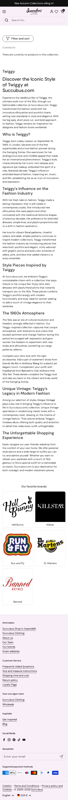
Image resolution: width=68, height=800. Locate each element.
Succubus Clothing (13, 633)
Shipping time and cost (15, 675)
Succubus (37, 789)
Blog (4, 724)
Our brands (8, 646)
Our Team (7, 642)
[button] (62, 11)
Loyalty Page (9, 684)
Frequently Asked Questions (18, 666)
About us (7, 637)
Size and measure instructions (19, 671)
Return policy (10, 680)
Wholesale (8, 704)
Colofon (7, 786)
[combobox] (34, 20)
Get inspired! (9, 719)
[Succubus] (34, 11)
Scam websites (10, 651)
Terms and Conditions (26, 786)
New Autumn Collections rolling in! (34, 3)
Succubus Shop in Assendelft (19, 628)
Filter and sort (20, 38)
